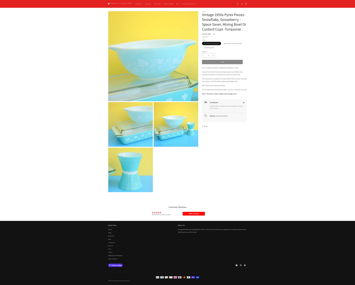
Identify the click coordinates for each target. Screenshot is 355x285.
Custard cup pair (210, 48)
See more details (222, 116)
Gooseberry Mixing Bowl (212, 44)
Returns (110, 246)
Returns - (213, 116)
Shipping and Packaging (115, 255)
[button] (139, 4)
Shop (109, 233)
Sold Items (111, 236)
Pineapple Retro (116, 280)
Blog (109, 239)
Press (109, 249)
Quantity (204, 52)
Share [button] (206, 126)
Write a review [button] (194, 214)
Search (110, 229)
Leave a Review (112, 259)
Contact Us (111, 242)
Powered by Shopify (124, 280)
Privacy (110, 252)
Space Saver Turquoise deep (233, 44)
